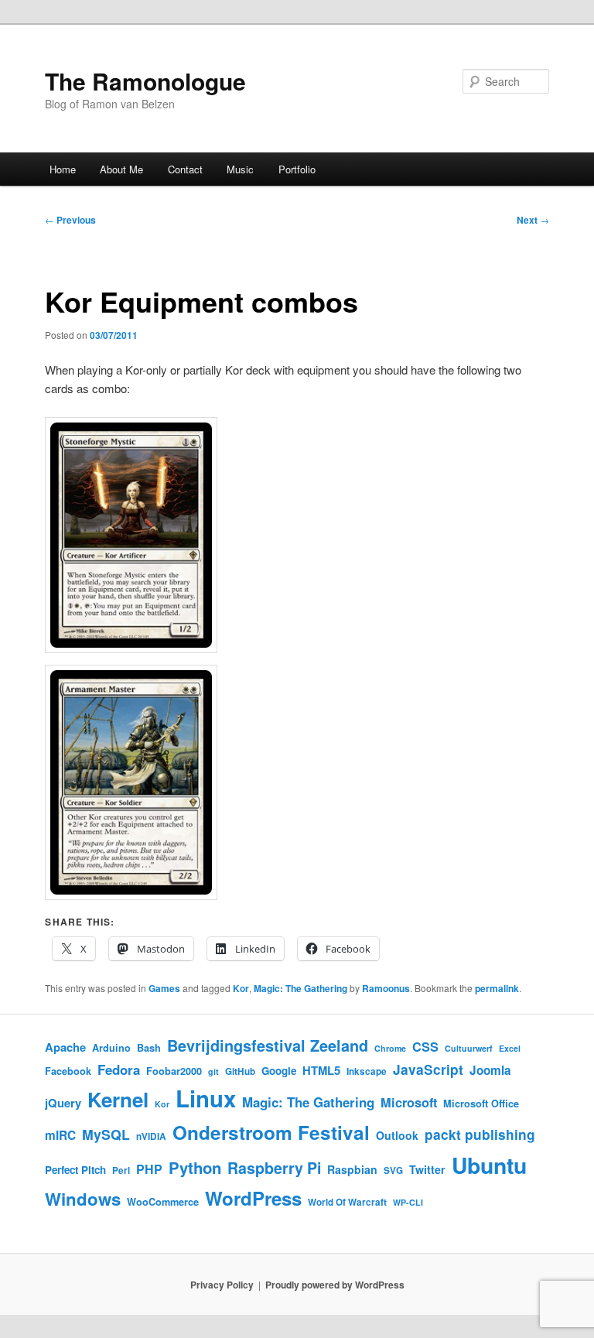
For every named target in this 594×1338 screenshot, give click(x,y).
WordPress (253, 1198)
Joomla (490, 1070)
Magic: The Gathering (300, 988)
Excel (510, 1048)
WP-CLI (408, 1202)
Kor (241, 988)
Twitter (427, 1169)
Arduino (111, 1048)
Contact (185, 169)
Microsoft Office (481, 1103)
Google (278, 1070)
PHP (149, 1169)
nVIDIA (151, 1136)
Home (63, 169)
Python (195, 1167)
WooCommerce (163, 1202)
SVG (393, 1170)
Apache (65, 1047)
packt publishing (480, 1134)
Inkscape (366, 1071)
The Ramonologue (145, 81)
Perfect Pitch (75, 1169)
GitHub (240, 1071)
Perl (121, 1170)
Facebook (68, 1071)
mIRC (60, 1135)
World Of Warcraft (347, 1202)
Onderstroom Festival (271, 1132)
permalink (497, 988)
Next (533, 220)
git (213, 1071)
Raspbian (352, 1169)
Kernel (117, 1099)
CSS (425, 1047)
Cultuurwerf (469, 1048)
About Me (121, 169)
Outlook (397, 1135)
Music (240, 169)
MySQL (106, 1134)
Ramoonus (386, 988)
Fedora (118, 1069)
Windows (83, 1198)
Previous (70, 220)
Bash (149, 1048)
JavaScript (428, 1069)
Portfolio (297, 169)
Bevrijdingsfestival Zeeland (267, 1045)
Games (164, 988)
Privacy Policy (222, 1285)
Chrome (390, 1048)
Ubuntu (489, 1165)
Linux (206, 1098)
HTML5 (321, 1070)
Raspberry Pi (274, 1168)
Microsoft (409, 1102)
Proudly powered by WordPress (335, 1285)
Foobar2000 (174, 1071)
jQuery (63, 1102)
